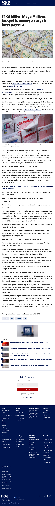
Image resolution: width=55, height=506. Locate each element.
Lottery (20, 28)
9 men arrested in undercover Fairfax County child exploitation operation (30, 365)
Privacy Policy (29, 396)
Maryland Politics (47, 412)
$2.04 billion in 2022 (15, 86)
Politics (45, 408)
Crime (3, 420)
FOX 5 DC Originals (32, 436)
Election (45, 415)
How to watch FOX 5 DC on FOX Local (6, 443)
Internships (45, 459)
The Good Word (33, 452)
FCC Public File (46, 455)
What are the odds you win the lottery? (12, 60)
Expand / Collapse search (52, 3)
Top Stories (4, 432)
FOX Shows (4, 441)
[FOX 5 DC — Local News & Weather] (6, 3)
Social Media (46, 452)
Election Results (46, 417)
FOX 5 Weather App (20, 418)
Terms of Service (28, 397)
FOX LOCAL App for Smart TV (47, 443)
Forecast (17, 410)
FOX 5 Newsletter (47, 449)
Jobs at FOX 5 (46, 461)
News (3, 408)
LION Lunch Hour (19, 438)
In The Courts (32, 449)
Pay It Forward (18, 441)
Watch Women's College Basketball (6, 484)
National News (5, 418)
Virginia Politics (46, 414)
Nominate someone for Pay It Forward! (20, 443)
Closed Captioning (47, 462)
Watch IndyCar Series (7, 479)
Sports (3, 422)
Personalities (46, 447)
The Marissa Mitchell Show (34, 440)
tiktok (50, 496)
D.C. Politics (45, 410)
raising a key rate (33, 158)
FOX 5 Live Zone (33, 451)
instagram (47, 496)
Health (3, 427)
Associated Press (14, 28)
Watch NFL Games (6, 470)
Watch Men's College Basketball (6, 481)
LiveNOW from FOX (6, 439)
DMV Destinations (19, 439)
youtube (39, 496)
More (34, 3)
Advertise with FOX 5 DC (48, 440)
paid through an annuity (32, 109)
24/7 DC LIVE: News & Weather (7, 416)
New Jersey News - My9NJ (33, 417)
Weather (18, 408)
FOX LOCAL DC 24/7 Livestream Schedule (6, 446)
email (53, 496)
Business (4, 423)
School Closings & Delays (19, 416)
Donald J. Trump (46, 419)
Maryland (4, 414)
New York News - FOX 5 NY (34, 411)
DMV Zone (31, 442)
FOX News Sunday (6, 430)
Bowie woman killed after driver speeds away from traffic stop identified (30, 348)
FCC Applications (47, 457)
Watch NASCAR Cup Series (6, 477)
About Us (46, 436)
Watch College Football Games (5, 472)
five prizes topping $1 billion (22, 83)
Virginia (3, 412)
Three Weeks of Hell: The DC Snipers (34, 455)
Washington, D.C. (6, 410)
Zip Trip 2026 (18, 446)
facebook (42, 496)
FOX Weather (18, 420)
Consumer (4, 425)
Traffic (16, 414)
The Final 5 (31, 446)
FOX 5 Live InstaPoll (47, 438)
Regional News (34, 408)
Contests (45, 454)
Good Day (18, 436)
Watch (4, 436)
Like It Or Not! (32, 444)
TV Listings (4, 438)
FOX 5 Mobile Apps (47, 450)
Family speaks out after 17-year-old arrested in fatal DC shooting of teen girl (31, 359)
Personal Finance (6, 429)
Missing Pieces (32, 457)
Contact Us (45, 445)
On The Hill (31, 447)
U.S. (12, 318)
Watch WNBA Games (7, 487)
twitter (44, 496)
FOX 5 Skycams (19, 412)
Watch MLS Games (6, 488)
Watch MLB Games (6, 474)
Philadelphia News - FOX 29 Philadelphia (33, 414)
